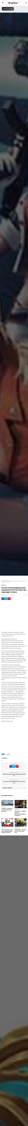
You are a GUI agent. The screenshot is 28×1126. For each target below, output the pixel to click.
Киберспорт (3, 585)
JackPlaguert (6, 594)
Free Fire (8, 754)
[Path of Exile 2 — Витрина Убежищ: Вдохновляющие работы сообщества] (21, 804)
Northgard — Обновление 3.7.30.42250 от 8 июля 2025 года (6, 810)
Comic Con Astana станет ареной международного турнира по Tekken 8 (7, 831)
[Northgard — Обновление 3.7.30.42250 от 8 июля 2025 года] (7, 802)
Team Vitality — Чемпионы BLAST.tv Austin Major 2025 (20, 831)
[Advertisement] (14, 615)
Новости (17, 809)
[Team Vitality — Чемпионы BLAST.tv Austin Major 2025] (21, 822)
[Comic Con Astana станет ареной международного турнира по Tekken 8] (7, 822)
